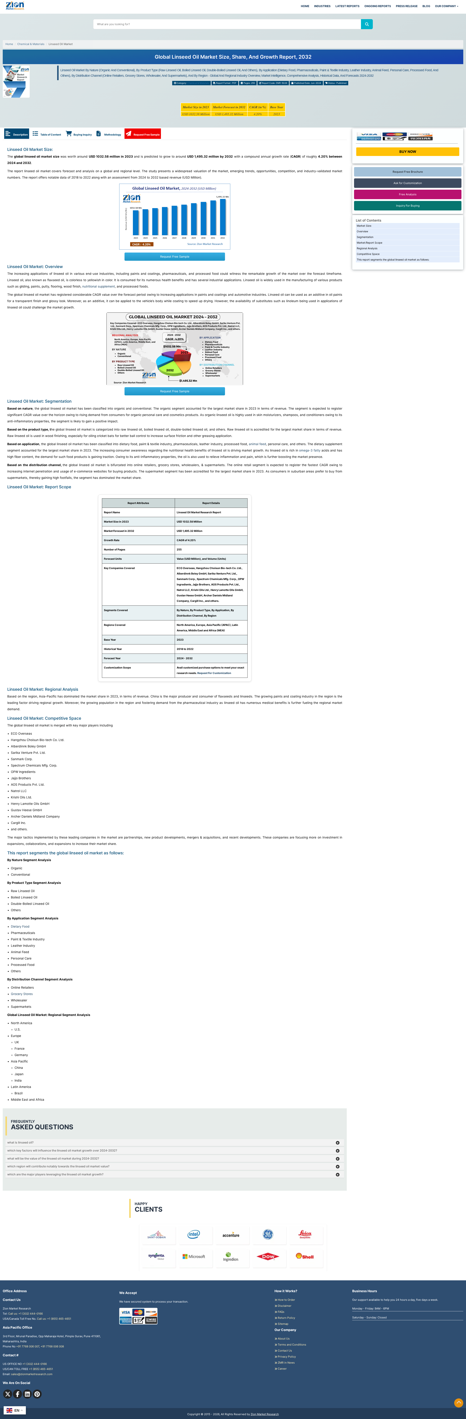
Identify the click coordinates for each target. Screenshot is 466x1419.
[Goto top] (459, 1403)
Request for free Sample (233, 58)
